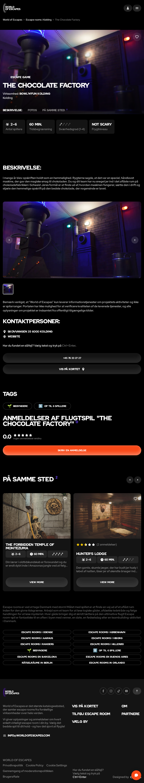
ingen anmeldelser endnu (27, 438)
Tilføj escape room (91, 714)
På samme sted (54, 110)
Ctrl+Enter (69, 345)
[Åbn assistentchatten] (136, 775)
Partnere (131, 714)
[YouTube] (126, 691)
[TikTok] (118, 691)
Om (124, 706)
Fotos (32, 110)
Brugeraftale (11, 776)
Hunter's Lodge (91, 553)
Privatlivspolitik (13, 765)
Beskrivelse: (12, 110)
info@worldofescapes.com (29, 735)
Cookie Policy (35, 765)
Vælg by (80, 721)
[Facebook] (103, 691)
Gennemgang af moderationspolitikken (28, 771)
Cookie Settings (56, 765)
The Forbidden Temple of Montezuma (30, 546)
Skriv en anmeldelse (72, 450)
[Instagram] (110, 691)
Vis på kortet (85, 706)
